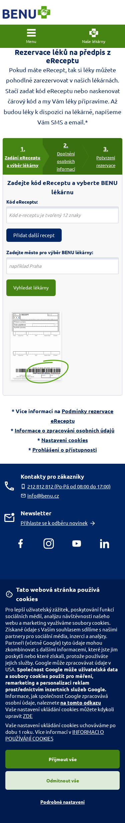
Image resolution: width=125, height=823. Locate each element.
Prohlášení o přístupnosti (64, 449)
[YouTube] (76, 543)
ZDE (28, 716)
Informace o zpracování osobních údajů (64, 430)
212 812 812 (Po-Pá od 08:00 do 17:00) (69, 486)
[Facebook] (20, 543)
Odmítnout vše (62, 780)
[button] (31, 36)
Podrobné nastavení (62, 802)
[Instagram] (48, 543)
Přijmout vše (63, 759)
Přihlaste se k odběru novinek (54, 523)
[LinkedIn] (104, 543)
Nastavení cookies (64, 439)
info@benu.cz (43, 495)
